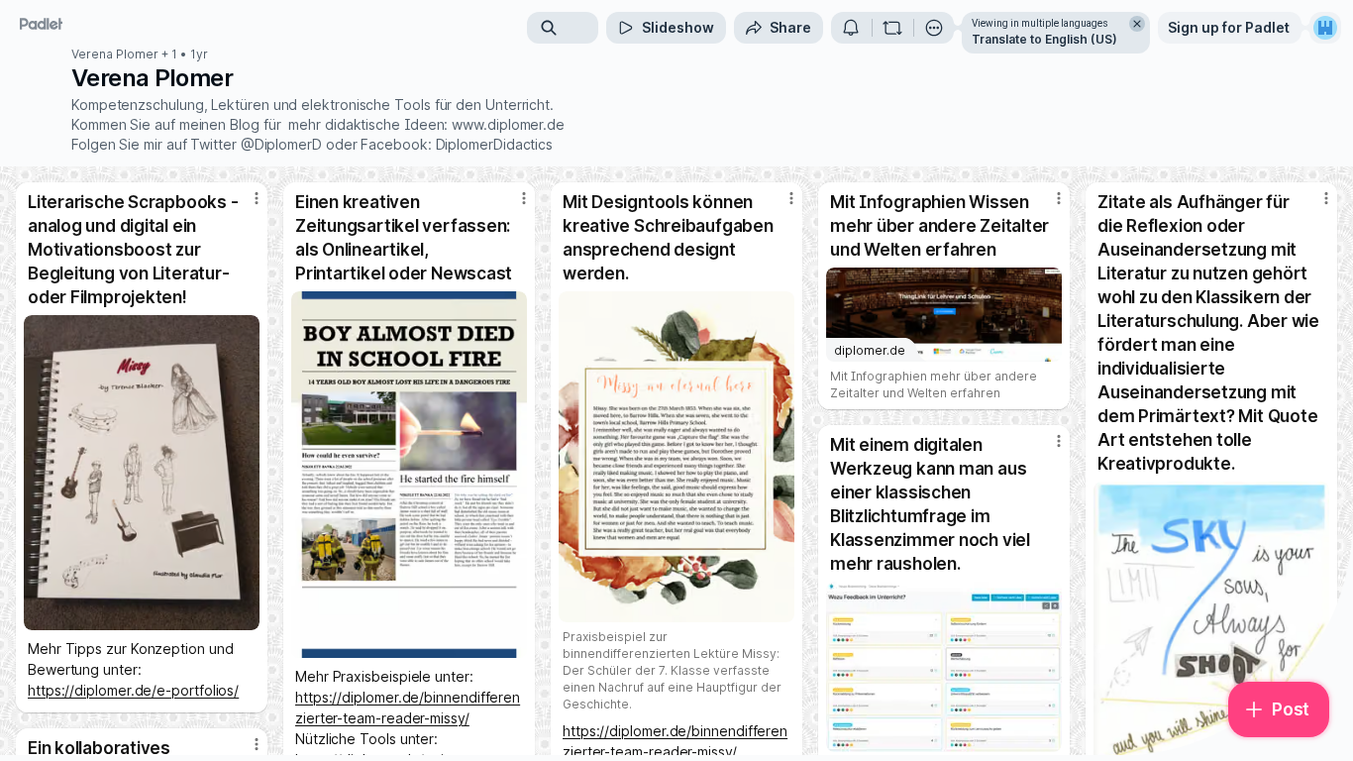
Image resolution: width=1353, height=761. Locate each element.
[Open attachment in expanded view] (142, 472)
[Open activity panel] (851, 28)
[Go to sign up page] (1325, 28)
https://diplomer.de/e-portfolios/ (133, 690)
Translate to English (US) (1044, 39)
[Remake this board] (892, 28)
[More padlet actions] (934, 28)
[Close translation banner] (1137, 24)
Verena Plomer (114, 54)
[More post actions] (256, 198)
